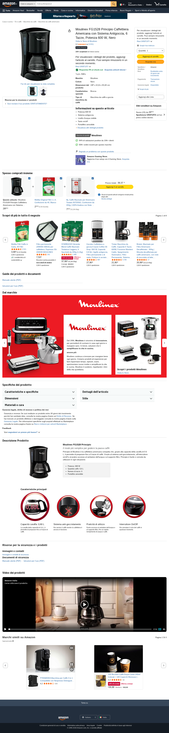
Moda (56, 10)
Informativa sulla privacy (76, 725)
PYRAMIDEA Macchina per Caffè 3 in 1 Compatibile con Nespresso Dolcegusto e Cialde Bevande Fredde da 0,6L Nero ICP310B (56, 679)
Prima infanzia (111, 10)
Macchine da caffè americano (48, 22)
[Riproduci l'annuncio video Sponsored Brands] (118, 658)
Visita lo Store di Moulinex (86, 41)
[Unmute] (164, 629)
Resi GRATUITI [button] (143, 41)
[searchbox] (73, 3)
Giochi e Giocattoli (95, 10)
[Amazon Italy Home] (63, 718)
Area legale (91, 725)
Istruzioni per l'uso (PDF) (12, 286)
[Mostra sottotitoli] (71, 648)
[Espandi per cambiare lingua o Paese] (95, 718)
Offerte (48, 10)
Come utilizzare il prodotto (16, 583)
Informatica (80, 10)
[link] (49, 186)
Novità (40, 10)
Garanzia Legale (11, 421)
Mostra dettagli (106, 199)
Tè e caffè (18, 22)
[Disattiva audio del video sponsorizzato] (71, 669)
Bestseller (31, 10)
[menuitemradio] (159, 629)
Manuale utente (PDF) (11, 280)
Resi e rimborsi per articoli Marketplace (50, 424)
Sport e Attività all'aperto (145, 10)
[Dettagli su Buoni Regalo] (132, 10)
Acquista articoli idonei (114, 70)
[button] (6, 10)
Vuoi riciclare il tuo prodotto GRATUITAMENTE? (27, 104)
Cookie (99, 725)
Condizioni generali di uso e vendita (52, 725)
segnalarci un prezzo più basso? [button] (23, 432)
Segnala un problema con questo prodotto (96, 151)
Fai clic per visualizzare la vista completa (38, 84)
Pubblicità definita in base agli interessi (118, 725)
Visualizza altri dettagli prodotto (90, 128)
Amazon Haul (18, 10)
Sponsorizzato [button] (7, 641)
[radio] (32, 91)
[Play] (5, 629)
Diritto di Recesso (64, 416)
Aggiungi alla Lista (146, 97)
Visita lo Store (123, 373)
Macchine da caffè (29, 22)
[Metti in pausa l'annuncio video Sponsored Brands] (71, 664)
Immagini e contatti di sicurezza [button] (15, 555)
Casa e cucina (67, 10)
